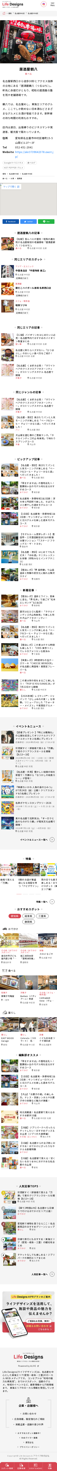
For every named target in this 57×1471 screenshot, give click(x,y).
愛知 (10, 13)
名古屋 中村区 (33, 13)
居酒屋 (19, 178)
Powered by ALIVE (27, 1366)
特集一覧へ (42, 901)
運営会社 (29, 1442)
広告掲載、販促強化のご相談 (29, 1419)
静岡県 (28, 921)
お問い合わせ (29, 1413)
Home (5, 13)
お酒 (12, 178)
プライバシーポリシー (30, 1447)
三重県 (42, 916)
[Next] (52, 41)
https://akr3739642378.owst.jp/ (34, 154)
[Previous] (5, 41)
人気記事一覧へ (40, 1274)
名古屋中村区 (20, 13)
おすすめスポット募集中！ (29, 1433)
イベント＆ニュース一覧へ (34, 839)
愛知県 (14, 916)
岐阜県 (28, 916)
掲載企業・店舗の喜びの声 (29, 1424)
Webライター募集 (29, 1437)
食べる (5, 178)
